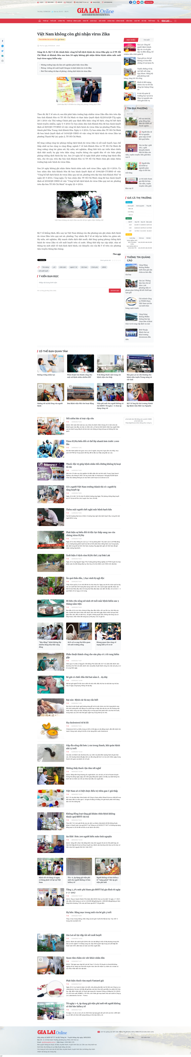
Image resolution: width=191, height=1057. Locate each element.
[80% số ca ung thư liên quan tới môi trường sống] (79, 631)
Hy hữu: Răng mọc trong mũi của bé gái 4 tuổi (88, 912)
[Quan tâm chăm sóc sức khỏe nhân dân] (50, 965)
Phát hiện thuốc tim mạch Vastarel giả (85, 980)
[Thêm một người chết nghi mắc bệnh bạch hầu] (50, 517)
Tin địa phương (137, 108)
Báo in (60, 2)
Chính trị (61, 21)
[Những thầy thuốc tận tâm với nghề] (50, 776)
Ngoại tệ (128, 218)
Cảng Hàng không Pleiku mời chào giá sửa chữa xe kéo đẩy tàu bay (138, 270)
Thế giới (53, 21)
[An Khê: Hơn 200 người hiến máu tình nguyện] (50, 844)
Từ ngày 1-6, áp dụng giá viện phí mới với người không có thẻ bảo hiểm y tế (93, 1005)
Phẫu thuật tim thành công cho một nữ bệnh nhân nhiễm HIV (79, 376)
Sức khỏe (102, 21)
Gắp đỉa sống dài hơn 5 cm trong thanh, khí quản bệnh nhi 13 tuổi (93, 747)
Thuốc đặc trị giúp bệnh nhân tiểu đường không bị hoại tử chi (93, 465)
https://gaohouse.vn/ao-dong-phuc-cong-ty (139, 423)
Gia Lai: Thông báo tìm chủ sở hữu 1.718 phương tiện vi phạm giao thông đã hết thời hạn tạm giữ (138, 287)
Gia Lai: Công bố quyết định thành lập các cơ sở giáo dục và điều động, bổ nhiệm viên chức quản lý (138, 49)
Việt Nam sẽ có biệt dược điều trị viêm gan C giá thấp (92, 791)
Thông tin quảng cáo (138, 259)
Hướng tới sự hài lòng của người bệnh (50, 404)
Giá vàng (128, 234)
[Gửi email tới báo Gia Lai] (141, 2)
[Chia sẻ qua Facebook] (2, 40)
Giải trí (137, 21)
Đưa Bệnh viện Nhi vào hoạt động (80, 403)
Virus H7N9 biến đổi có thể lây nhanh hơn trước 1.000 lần (92, 442)
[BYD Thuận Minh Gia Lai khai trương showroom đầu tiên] (131, 333)
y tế (54, 267)
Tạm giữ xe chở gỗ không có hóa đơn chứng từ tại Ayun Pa (145, 60)
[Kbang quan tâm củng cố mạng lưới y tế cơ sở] (108, 631)
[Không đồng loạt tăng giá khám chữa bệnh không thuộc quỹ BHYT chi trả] (50, 821)
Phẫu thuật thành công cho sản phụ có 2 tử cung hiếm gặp (92, 656)
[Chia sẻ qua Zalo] (2, 45)
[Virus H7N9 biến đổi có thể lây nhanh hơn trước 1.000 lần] (50, 449)
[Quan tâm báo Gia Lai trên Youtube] (138, 2)
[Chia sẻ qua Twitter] (2, 50)
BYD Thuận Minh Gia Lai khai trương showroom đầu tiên (138, 334)
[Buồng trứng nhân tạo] (50, 363)
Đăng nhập (149, 2)
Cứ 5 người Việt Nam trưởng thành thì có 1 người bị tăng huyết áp (91, 488)
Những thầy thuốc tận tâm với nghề (83, 768)
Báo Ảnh (50, 2)
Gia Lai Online (52, 1031)
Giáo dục (93, 21)
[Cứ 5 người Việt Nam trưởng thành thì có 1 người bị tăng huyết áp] (50, 494)
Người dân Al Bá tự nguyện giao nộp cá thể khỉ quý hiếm (145, 135)
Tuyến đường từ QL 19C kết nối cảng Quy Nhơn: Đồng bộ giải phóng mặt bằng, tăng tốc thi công (138, 73)
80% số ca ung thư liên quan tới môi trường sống (79, 643)
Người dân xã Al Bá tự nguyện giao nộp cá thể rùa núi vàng (137, 168)
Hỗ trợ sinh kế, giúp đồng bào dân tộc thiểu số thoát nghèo (145, 122)
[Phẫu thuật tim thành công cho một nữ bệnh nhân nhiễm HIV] (80, 363)
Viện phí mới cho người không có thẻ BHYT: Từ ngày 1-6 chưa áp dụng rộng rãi (110, 405)
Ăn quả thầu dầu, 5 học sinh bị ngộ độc (85, 578)
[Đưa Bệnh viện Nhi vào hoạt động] (80, 392)
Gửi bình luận (115, 290)
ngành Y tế (73, 267)
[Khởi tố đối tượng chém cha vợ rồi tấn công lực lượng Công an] (130, 85)
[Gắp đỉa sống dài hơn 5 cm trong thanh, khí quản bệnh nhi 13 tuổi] (50, 753)
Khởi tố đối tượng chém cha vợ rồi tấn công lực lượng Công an (145, 85)
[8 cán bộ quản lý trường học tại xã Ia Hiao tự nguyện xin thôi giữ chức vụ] (130, 96)
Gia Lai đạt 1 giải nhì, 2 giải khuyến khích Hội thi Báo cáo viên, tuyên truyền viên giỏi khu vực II (138, 151)
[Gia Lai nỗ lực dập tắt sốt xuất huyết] (50, 943)
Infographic (108, 2)
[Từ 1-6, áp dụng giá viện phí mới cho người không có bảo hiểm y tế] (79, 866)
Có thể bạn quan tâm (53, 351)
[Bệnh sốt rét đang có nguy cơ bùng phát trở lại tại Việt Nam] (50, 866)
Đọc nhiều (131, 40)
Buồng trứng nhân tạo (46, 375)
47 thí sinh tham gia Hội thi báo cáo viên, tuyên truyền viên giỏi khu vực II (138, 183)
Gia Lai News (167, 21)
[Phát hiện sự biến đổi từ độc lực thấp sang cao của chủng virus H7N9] (50, 540)
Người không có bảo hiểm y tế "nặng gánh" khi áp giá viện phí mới (107, 880)
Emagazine (96, 2)
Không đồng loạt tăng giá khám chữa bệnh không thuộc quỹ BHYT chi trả (90, 815)
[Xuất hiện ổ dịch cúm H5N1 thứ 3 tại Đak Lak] (50, 563)
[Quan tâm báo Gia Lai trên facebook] (130, 2)
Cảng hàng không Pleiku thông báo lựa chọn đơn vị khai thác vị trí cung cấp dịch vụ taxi (138, 319)
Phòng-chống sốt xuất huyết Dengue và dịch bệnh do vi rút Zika (66, 68)
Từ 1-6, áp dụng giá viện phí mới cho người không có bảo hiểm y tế (79, 880)
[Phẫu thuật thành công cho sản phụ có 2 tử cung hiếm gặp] (50, 662)
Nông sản (129, 202)
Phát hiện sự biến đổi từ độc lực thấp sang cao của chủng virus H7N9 (90, 534)
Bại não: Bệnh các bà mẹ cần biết (82, 700)
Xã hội (144, 21)
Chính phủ (94, 267)
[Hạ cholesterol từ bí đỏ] (50, 730)
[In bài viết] (2, 60)
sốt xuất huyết (43, 271)
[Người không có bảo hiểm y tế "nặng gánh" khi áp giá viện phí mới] (108, 866)
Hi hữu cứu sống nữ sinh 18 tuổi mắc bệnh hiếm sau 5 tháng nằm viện (92, 602)
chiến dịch (62, 267)
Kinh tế (85, 21)
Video (41, 2)
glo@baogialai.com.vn (49, 1042)
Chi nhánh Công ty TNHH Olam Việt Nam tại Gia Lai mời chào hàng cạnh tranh (138, 303)
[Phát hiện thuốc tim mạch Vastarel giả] (50, 988)
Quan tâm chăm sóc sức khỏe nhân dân (85, 958)
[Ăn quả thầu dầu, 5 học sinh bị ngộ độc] (50, 586)
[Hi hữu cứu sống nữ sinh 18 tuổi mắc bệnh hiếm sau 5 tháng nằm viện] (50, 608)
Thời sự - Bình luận (74, 21)
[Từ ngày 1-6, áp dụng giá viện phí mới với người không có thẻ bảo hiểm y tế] (50, 1011)
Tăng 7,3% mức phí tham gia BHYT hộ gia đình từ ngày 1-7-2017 (93, 891)
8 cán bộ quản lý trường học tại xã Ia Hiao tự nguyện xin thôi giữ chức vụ (145, 97)
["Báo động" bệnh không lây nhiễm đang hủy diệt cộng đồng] (50, 631)
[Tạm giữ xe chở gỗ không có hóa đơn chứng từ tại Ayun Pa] (130, 61)
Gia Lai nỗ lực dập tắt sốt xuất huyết (84, 935)
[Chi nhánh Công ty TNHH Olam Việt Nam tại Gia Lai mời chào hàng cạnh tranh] (131, 301)
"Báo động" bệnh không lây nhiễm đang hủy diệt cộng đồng (50, 644)
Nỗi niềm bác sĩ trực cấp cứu (80, 418)
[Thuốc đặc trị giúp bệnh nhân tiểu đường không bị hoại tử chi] (50, 471)
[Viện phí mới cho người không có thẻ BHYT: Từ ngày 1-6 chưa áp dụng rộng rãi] (110, 392)
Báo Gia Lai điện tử (95, 11)
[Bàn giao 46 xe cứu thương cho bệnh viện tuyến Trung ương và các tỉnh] (140, 363)
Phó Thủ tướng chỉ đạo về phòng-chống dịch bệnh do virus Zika (66, 71)
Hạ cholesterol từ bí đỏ (77, 722)
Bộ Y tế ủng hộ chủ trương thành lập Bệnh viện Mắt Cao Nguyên (140, 404)
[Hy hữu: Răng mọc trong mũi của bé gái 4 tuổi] (50, 920)
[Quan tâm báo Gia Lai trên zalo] (134, 2)
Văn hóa (129, 21)
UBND (104, 267)
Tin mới (146, 40)
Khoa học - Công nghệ (116, 21)
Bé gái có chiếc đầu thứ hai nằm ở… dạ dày (86, 677)
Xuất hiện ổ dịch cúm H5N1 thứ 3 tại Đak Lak (88, 555)
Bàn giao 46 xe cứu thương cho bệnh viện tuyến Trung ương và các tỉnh (139, 377)
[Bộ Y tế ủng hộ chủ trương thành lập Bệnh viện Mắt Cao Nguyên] (140, 392)
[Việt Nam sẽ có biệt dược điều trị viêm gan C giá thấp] (50, 798)
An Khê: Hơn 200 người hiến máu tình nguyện (89, 836)
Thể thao (151, 21)
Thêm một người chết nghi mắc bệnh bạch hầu (89, 509)
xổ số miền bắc (129, 419)
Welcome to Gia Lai (82, 2)
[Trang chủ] (39, 21)
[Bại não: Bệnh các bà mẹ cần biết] (50, 707)
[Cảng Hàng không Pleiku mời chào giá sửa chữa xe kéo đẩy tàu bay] (131, 268)
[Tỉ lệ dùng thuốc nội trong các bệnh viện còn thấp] (110, 363)
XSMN (150, 419)
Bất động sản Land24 (141, 419)
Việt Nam (84, 267)
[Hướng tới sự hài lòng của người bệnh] (50, 392)
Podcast (69, 2)
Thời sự (45, 21)
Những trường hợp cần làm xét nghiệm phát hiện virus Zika (64, 65)
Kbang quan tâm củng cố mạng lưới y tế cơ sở (106, 643)
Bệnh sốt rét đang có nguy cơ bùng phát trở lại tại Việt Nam (50, 880)
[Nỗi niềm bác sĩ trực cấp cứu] (50, 426)
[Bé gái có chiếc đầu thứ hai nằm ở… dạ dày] (50, 685)
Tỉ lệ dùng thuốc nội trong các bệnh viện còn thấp (109, 376)
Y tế (67, 422)
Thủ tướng (45, 267)
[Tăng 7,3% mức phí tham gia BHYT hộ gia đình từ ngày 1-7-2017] (50, 897)
